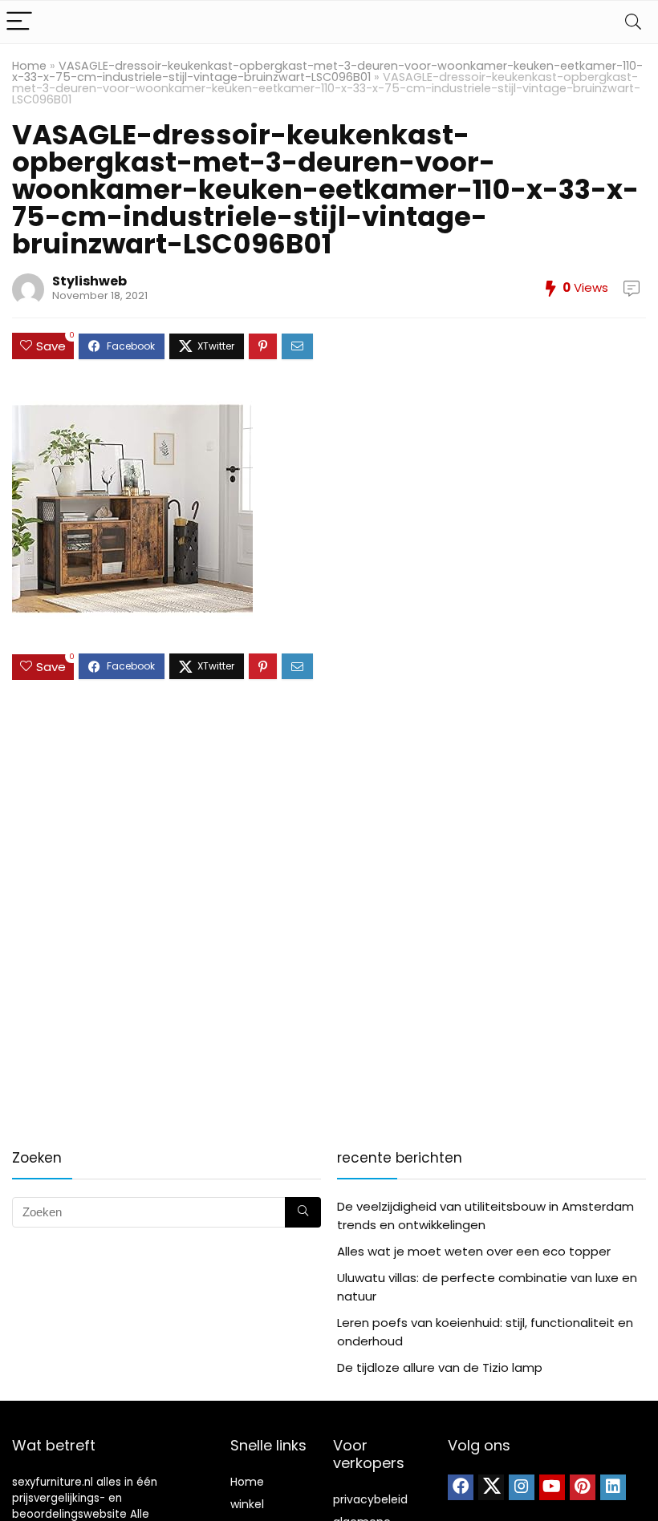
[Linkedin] (613, 1487)
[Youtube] (552, 1487)
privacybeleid (370, 1499)
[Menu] (19, 22)
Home (29, 66)
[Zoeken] (303, 1212)
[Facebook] (460, 1487)
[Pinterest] (582, 1487)
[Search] (633, 22)
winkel (247, 1504)
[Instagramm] (521, 1487)
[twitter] (491, 1487)
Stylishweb (89, 281)
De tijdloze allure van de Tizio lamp (439, 1367)
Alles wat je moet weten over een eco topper (474, 1251)
